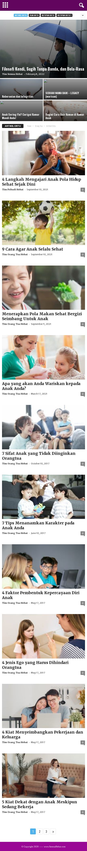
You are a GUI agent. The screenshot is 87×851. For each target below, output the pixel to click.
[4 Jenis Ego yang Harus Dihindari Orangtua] (43, 636)
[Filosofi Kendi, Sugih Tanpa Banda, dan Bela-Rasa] (43, 49)
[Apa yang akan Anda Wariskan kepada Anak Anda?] (43, 357)
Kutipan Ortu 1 (64, 15)
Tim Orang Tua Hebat (15, 254)
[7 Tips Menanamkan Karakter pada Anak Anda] (43, 497)
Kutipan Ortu (48, 15)
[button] (80, 5)
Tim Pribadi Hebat (12, 189)
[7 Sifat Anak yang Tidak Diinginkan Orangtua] (43, 427)
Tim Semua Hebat (12, 74)
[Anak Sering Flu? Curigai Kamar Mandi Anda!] (22, 116)
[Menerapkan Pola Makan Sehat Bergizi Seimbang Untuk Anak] (43, 288)
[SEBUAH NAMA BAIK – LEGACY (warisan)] (65, 95)
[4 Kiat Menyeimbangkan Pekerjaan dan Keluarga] (43, 706)
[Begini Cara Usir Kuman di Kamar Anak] (65, 116)
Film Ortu (34, 15)
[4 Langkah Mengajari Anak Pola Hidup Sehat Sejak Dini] (43, 153)
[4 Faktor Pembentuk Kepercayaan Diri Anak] (43, 566)
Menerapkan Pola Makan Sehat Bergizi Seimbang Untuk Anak (42, 316)
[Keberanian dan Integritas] (22, 95)
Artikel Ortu (21, 15)
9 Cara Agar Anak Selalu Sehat (32, 249)
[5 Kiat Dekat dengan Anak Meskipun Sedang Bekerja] (43, 775)
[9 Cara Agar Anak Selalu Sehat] (43, 223)
